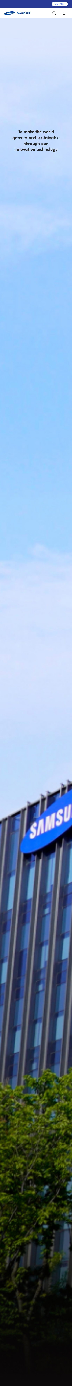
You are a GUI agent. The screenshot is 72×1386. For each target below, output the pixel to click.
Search (54, 13)
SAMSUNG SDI (17, 13)
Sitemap (63, 13)
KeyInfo (60, 4)
